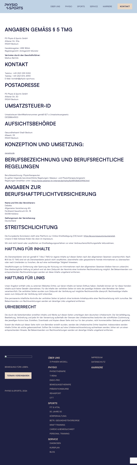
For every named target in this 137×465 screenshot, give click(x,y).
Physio (52, 367)
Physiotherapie (58, 371)
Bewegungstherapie (60, 384)
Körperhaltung (58, 416)
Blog (52, 452)
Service (53, 439)
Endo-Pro (55, 380)
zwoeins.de (10, 153)
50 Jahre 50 (56, 411)
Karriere (107, 6)
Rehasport (55, 393)
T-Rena (53, 375)
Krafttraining (57, 425)
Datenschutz (98, 362)
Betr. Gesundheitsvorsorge (65, 420)
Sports (52, 403)
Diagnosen (55, 443)
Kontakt (125, 6)
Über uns (54, 357)
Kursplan (55, 447)
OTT (52, 397)
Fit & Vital (55, 407)
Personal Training (59, 433)
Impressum (96, 357)
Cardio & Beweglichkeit (62, 429)
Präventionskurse (59, 389)
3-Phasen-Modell (59, 361)
